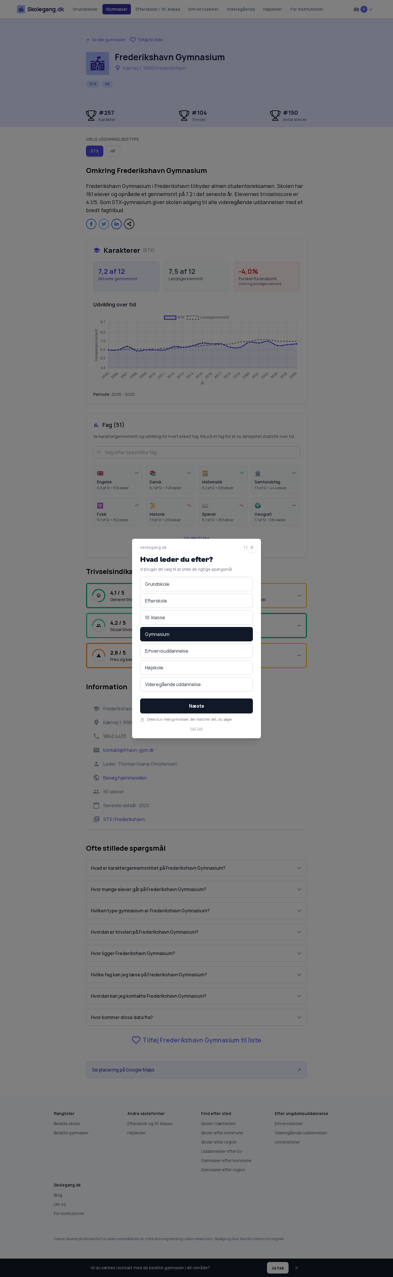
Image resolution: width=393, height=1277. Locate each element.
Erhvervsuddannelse (166, 651)
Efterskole (156, 601)
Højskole (154, 667)
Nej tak (196, 728)
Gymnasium (157, 634)
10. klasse (155, 617)
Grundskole (157, 584)
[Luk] (252, 547)
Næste (196, 706)
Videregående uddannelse (173, 684)
